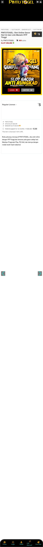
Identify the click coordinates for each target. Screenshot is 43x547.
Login (13, 544)
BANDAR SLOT (26, 29)
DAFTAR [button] (26, 90)
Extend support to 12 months (21, 129)
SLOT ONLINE (37, 29)
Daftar (21, 544)
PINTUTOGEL (5, 29)
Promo (4, 544)
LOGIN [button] (12, 90)
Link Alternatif (29, 544)
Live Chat (38, 544)
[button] (3, 273)
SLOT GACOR (16, 29)
